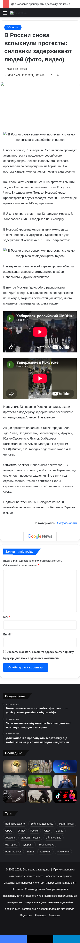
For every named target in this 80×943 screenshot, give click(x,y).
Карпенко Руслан (17, 68)
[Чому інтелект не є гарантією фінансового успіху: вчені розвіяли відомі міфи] (15, 766)
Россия (34, 830)
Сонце (59, 830)
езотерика (11, 844)
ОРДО (8, 830)
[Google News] (40, 536)
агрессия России (30, 837)
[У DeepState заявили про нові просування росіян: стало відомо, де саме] (40, 796)
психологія (63, 851)
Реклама (40, 915)
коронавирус (46, 844)
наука (30, 851)
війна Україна (53, 837)
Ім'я (6, 617)
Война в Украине (15, 823)
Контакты (54, 915)
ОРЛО (21, 830)
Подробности (67, 523)
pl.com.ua (17, 889)
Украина (10, 837)
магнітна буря (13, 851)
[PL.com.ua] (18, 13)
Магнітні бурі (66, 823)
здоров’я (28, 844)
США (47, 830)
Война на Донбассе (42, 823)
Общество (13, 27)
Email (8, 634)
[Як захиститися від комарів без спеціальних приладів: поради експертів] (40, 781)
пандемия (45, 851)
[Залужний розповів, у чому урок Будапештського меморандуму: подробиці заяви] (65, 781)
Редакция (26, 915)
